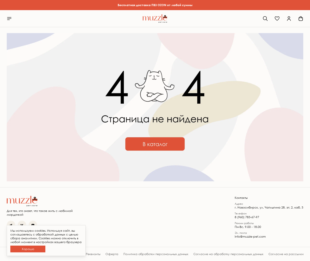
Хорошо (28, 249)
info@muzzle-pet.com (250, 236)
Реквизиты (93, 254)
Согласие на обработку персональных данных (228, 254)
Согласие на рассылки (286, 254)
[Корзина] (300, 18)
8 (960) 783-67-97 (247, 217)
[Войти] (288, 18)
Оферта (111, 254)
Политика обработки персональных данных (155, 254)
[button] (277, 18)
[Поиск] (265, 18)
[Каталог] (9, 18)
